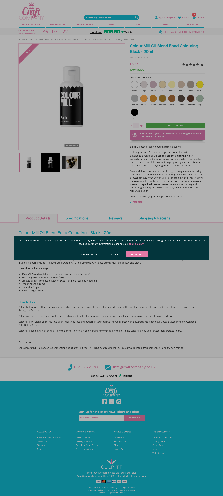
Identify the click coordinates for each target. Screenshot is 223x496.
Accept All (137, 254)
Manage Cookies (90, 254)
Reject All (114, 254)
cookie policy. (136, 243)
